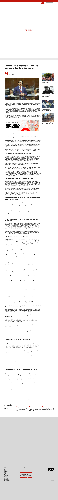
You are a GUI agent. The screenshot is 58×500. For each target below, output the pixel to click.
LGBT (4, 474)
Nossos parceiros (6, 479)
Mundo (5, 470)
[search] (52, 3)
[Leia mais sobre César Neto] (6, 73)
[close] (57, 1)
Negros (5, 473)
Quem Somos (6, 478)
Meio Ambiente (6, 471)
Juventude (5, 476)
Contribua (26, 472)
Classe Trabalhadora (7, 475)
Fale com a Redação (7, 480)
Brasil (4, 469)
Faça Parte (26, 477)
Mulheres (5, 472)
